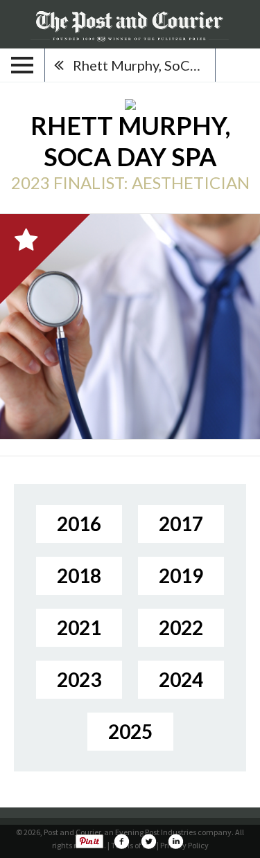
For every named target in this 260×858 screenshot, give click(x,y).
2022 (181, 627)
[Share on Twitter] (148, 841)
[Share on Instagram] (175, 841)
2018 (79, 575)
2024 (181, 679)
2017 (181, 523)
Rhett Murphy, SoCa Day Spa (144, 65)
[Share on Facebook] (121, 841)
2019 (181, 575)
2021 (79, 627)
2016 (79, 523)
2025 (130, 731)
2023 (79, 679)
